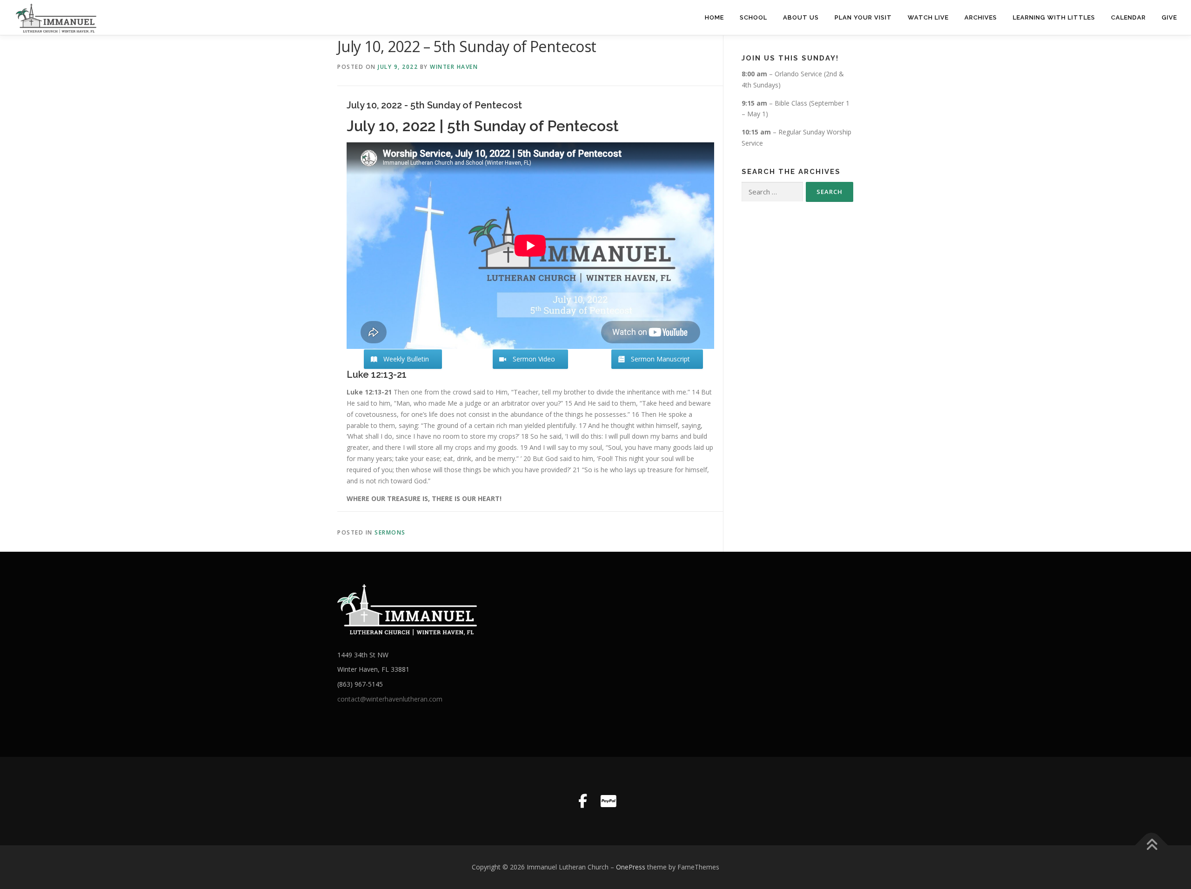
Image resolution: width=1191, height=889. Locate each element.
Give (1169, 17)
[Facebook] (582, 801)
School (753, 17)
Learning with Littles (1054, 17)
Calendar (1128, 17)
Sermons (390, 532)
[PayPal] (609, 801)
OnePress (630, 866)
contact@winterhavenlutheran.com (389, 699)
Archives (980, 17)
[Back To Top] (1151, 845)
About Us (801, 17)
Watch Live (928, 17)
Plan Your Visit (863, 17)
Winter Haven (454, 67)
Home (714, 17)
